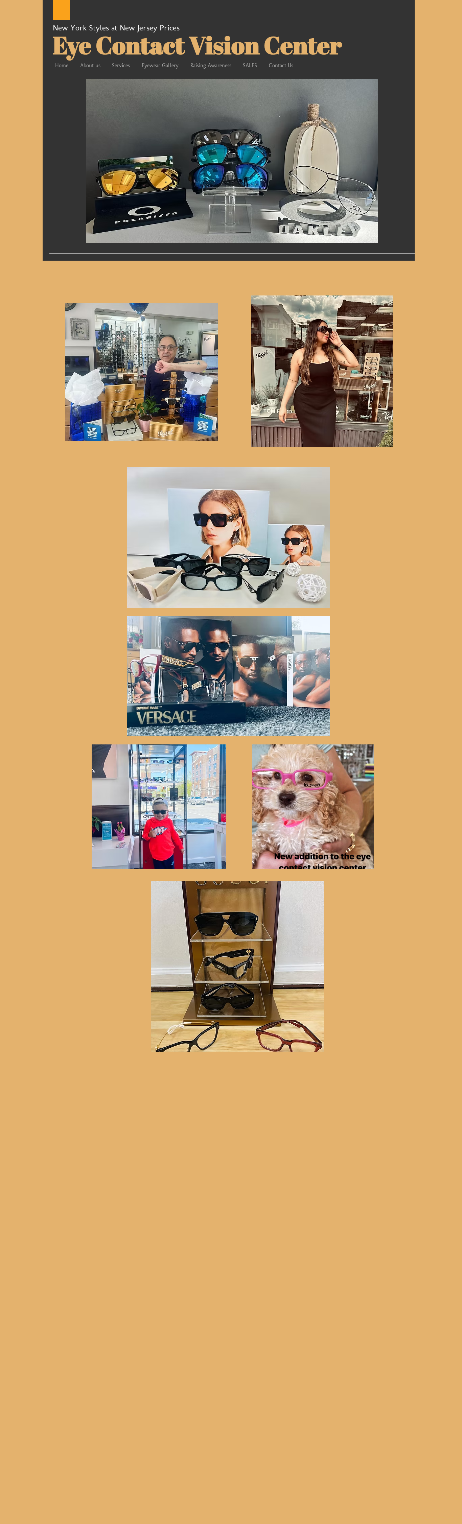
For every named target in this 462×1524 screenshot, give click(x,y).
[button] (232, 161)
